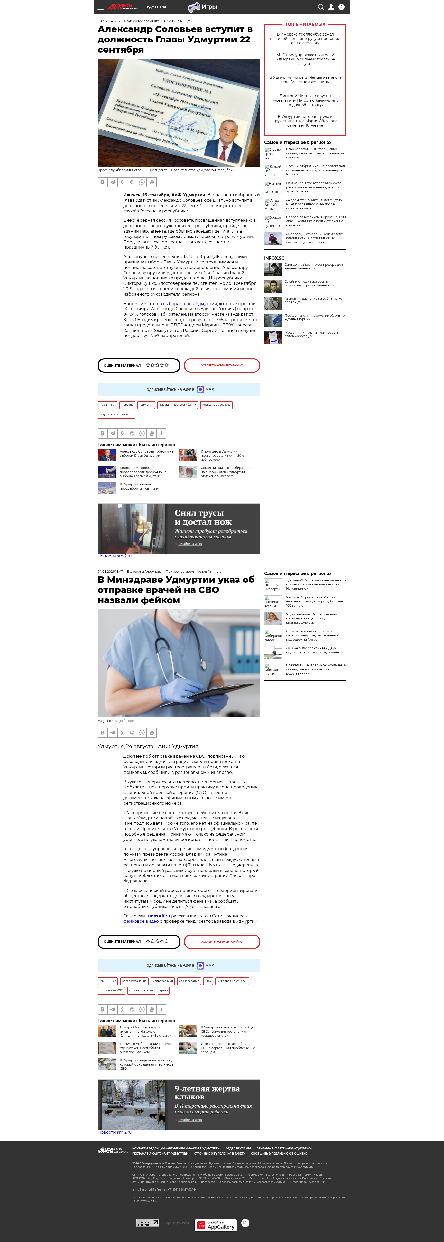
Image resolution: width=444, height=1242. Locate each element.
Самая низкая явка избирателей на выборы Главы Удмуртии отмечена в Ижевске (226, 472)
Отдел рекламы (238, 1148)
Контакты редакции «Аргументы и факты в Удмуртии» (176, 1148)
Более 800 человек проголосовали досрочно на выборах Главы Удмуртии (143, 472)
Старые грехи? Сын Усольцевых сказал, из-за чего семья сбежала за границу (315, 153)
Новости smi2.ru (115, 556)
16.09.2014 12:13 (109, 21)
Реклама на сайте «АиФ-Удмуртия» (160, 1153)
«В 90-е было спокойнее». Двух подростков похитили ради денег (313, 650)
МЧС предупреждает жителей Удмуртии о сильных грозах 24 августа (305, 59)
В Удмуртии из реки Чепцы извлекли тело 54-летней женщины (305, 79)
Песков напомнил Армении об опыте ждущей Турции (315, 317)
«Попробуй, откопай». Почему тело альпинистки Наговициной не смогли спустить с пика (314, 238)
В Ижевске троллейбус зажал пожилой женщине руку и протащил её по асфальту (305, 38)
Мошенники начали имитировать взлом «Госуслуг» (312, 334)
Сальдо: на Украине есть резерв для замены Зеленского (314, 266)
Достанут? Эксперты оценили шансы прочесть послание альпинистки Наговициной (316, 584)
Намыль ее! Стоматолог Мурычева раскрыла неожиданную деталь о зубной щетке (313, 187)
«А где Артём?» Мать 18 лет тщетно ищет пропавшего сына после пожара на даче (314, 204)
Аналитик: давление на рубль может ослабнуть (314, 300)
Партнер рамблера (176, 1223)
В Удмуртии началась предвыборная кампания (140, 486)
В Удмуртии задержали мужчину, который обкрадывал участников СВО (146, 1064)
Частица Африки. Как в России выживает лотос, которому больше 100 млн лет (314, 601)
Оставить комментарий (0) (222, 365)
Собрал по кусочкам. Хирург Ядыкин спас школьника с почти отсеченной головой (316, 221)
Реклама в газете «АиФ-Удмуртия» (284, 1148)
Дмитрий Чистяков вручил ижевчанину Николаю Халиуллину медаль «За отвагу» (305, 100)
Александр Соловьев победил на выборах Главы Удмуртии (146, 453)
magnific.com (124, 721)
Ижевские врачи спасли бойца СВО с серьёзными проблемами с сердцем (228, 1048)
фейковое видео (141, 921)
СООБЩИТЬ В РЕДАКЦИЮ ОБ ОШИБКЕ (279, 1153)
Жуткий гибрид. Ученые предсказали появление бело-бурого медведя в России (316, 170)
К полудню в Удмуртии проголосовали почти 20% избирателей (222, 455)
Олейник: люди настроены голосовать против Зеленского (310, 283)
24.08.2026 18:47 (110, 571)
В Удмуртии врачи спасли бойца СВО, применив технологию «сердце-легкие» (227, 1031)
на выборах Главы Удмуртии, (187, 303)
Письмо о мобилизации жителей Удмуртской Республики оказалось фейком (146, 1048)
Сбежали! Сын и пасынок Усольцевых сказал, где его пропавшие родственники (316, 669)
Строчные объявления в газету (219, 1153)
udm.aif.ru (159, 915)
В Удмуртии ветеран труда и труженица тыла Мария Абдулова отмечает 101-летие (305, 121)
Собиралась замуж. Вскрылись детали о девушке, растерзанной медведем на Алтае (312, 635)
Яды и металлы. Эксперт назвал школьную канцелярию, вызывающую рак (311, 618)
